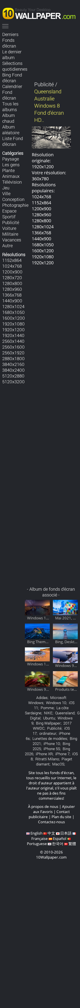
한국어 (57, 843)
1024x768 (12, 266)
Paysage (10, 159)
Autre (7, 245)
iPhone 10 (52, 743)
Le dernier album (12, 54)
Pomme (47, 707)
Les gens (11, 164)
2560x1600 (13, 347)
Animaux (11, 176)
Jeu (5, 188)
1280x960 (12, 289)
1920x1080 (13, 324)
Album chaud (8, 118)
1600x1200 (13, 318)
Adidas (42, 697)
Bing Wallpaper (48, 723)
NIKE (48, 712)
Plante (8, 170)
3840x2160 (13, 364)
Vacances (11, 240)
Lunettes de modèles (49, 738)
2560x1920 (13, 352)
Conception (13, 199)
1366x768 (12, 295)
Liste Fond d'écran (12, 141)
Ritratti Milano (47, 758)
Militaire (10, 234)
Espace (9, 211)
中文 (51, 833)
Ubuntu (49, 718)
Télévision (12, 182)
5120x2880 (13, 376)
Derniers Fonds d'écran (10, 40)
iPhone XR (44, 753)
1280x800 (12, 283)
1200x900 (12, 272)
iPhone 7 (62, 753)
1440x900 (12, 300)
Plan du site (61, 816)
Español (59, 838)
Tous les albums (10, 106)
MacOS (58, 764)
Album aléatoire (10, 129)
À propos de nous (43, 806)
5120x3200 (13, 381)
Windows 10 (56, 702)
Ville (6, 193)
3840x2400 (13, 370)
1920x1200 (13, 329)
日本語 (66, 833)
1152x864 (12, 260)
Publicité (10, 222)
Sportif (9, 216)
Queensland (64, 712)
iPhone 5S (52, 748)
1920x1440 (13, 335)
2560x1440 (13, 341)
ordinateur (47, 733)
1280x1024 (13, 306)
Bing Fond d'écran (12, 77)
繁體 (72, 843)
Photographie (15, 205)
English (36, 833)
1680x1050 (13, 312)
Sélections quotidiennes (14, 66)
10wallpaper (41, 13)
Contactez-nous (51, 821)
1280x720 (12, 277)
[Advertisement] (51, 428)
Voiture (9, 228)
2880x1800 (13, 358)
